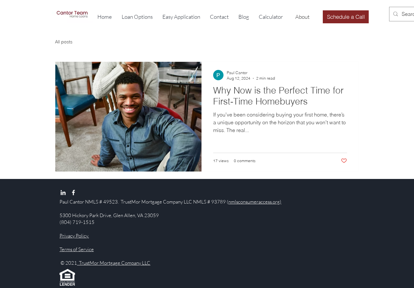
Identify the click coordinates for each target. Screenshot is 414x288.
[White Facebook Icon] (73, 192)
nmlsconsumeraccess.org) (254, 202)
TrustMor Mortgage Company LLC (113, 263)
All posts (63, 42)
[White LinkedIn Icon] (63, 192)
